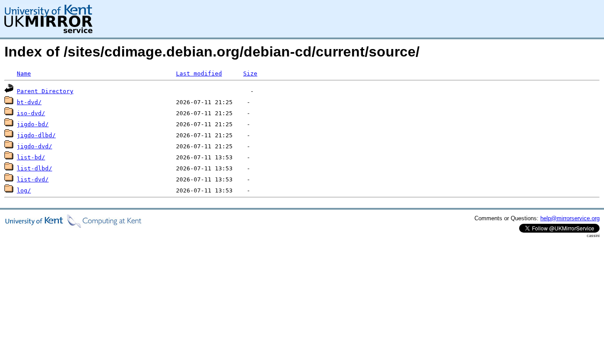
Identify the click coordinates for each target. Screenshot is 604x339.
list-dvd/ (33, 179)
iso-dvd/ (31, 113)
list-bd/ (31, 157)
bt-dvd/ (29, 102)
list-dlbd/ (34, 168)
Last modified (199, 73)
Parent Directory (45, 91)
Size (250, 73)
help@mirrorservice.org (570, 218)
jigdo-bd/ (33, 124)
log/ (24, 190)
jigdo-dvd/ (34, 146)
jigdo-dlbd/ (36, 135)
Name (24, 73)
